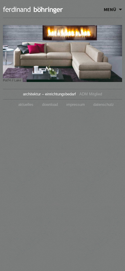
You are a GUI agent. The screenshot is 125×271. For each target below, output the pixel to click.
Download (50, 105)
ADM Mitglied (90, 94)
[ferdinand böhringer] (33, 10)
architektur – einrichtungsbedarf (49, 94)
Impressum (75, 105)
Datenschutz (103, 105)
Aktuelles (25, 105)
